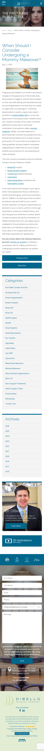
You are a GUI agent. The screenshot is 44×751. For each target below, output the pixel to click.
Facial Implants (11, 328)
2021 (7, 451)
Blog (9, 30)
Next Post (22, 265)
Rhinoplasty (10, 399)
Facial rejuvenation (15, 180)
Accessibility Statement (22, 733)
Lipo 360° (9, 353)
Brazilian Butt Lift (12, 292)
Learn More (16, 526)
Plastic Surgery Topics (14, 388)
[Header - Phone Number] (41, 3)
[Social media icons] (20, 711)
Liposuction (12, 177)
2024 (7, 436)
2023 (7, 441)
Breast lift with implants (17, 170)
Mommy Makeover (12, 368)
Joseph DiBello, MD (20, 115)
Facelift (8, 323)
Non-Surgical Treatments (15, 383)
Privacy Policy (22, 731)
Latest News (10, 348)
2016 (7, 471)
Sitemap (30, 731)
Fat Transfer (10, 338)
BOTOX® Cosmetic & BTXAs (16, 287)
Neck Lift (8, 378)
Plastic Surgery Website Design (16, 736)
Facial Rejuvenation (13, 333)
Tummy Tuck (10, 404)
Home (4, 30)
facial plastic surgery (15, 183)
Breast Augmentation (14, 297)
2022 (7, 446)
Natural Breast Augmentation (17, 373)
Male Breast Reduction (14, 363)
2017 (7, 466)
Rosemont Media (32, 736)
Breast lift (11, 167)
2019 (7, 461)
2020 (7, 456)
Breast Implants (11, 302)
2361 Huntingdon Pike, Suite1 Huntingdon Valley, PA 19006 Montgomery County (24, 671)
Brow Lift (9, 313)
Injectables (9, 343)
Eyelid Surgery (11, 318)
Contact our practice (18, 242)
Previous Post (22, 258)
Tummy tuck (12, 174)
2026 (7, 426)
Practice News (11, 394)
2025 (7, 431)
